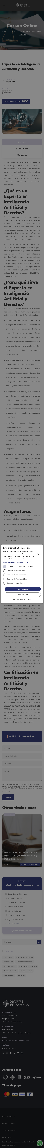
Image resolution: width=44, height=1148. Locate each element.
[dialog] (22, 574)
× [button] (39, 547)
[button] (22, 562)
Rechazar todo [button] (23, 594)
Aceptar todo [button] (22, 589)
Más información (28, 559)
